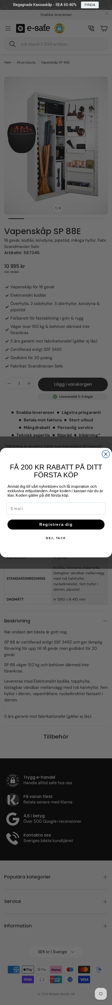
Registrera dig (56, 524)
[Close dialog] (106, 454)
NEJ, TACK (56, 538)
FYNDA (90, 5)
